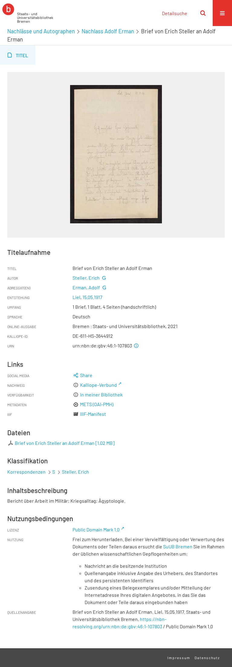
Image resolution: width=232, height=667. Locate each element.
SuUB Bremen (177, 546)
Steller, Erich (86, 278)
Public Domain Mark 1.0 (96, 529)
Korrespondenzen (26, 472)
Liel (76, 297)
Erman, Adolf (86, 287)
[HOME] (28, 13)
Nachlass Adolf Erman (108, 31)
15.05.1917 (92, 297)
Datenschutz (207, 658)
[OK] (203, 13)
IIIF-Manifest (93, 414)
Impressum (178, 658)
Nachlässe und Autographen (41, 31)
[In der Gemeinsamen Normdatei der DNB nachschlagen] (104, 278)
